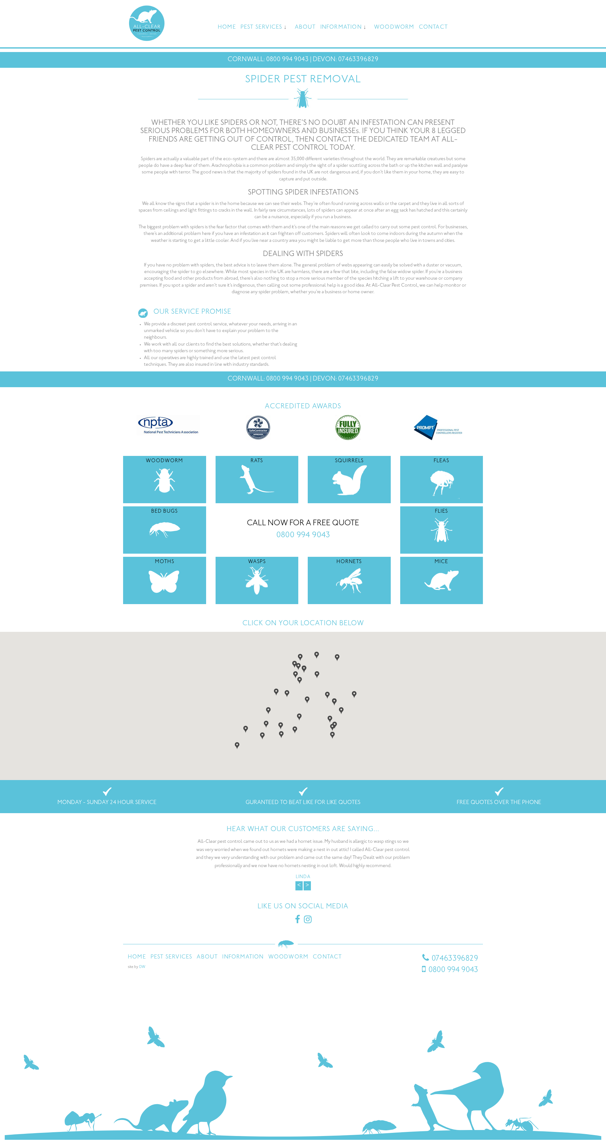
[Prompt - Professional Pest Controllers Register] (438, 427)
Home (227, 27)
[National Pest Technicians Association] (168, 425)
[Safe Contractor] (258, 427)
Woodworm (394, 27)
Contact (433, 27)
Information (341, 27)
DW (142, 967)
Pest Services (261, 27)
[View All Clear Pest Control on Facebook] (297, 921)
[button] (295, 674)
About (305, 27)
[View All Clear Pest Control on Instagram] (307, 921)
